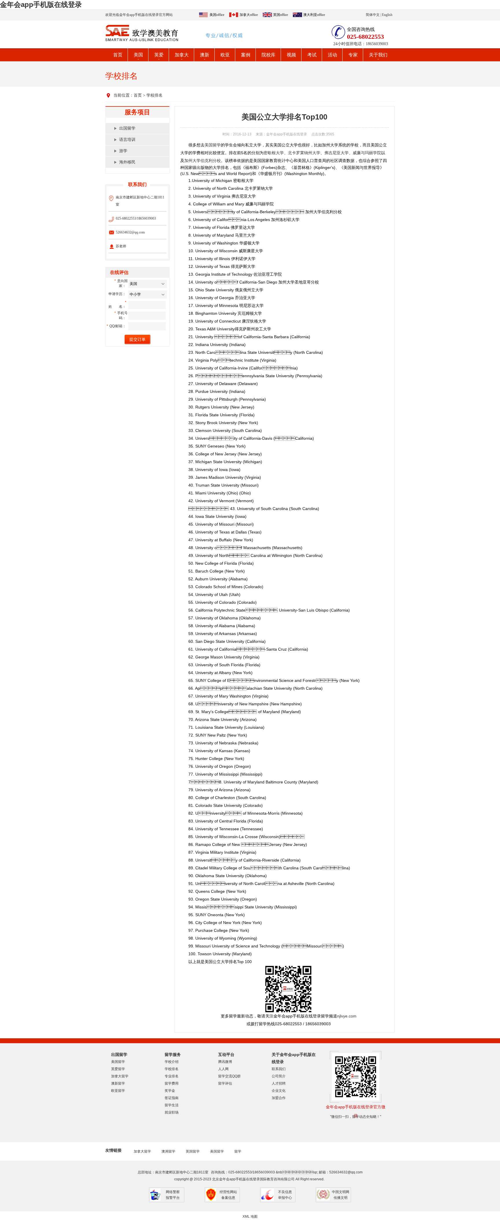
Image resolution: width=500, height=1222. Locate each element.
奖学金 (170, 1091)
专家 (353, 54)
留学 (237, 1151)
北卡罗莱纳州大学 (304, 152)
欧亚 (225, 54)
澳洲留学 (168, 1151)
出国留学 (127, 128)
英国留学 (193, 1151)
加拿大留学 (119, 1076)
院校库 (268, 54)
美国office (216, 15)
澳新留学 (118, 1083)
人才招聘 (279, 1083)
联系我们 (279, 1069)
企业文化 (279, 1091)
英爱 (158, 54)
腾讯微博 (225, 1062)
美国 (138, 54)
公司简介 (279, 1076)
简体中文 (373, 15)
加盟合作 (279, 1098)
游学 (123, 151)
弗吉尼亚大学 (336, 152)
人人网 (223, 1069)
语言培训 (127, 139)
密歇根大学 (274, 152)
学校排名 (154, 95)
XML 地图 (250, 1216)
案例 (245, 54)
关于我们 (378, 54)
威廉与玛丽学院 (367, 152)
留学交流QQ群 (229, 1076)
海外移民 (127, 162)
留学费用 (172, 1083)
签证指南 (172, 1098)
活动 (332, 54)
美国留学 (213, 145)
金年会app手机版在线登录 (41, 4)
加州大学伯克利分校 (202, 160)
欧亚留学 (118, 1091)
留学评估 (225, 1083)
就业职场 (172, 1112)
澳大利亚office (314, 15)
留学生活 (172, 1105)
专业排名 (172, 1076)
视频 (291, 54)
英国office (280, 15)
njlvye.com (346, 1016)
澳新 (204, 54)
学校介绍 (172, 1062)
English (387, 15)
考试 (312, 54)
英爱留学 (118, 1069)
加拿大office (249, 15)
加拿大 (182, 54)
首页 (117, 54)
